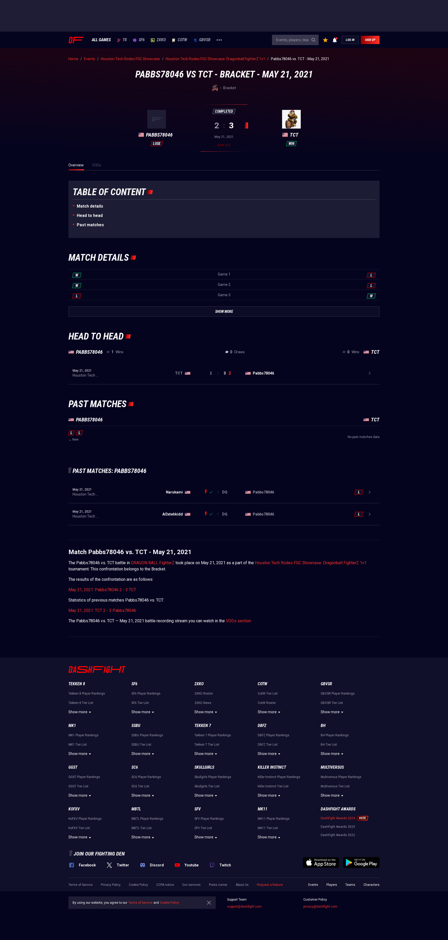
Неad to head (90, 215)
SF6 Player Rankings (145, 693)
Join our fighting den (99, 854)
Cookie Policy (138, 885)
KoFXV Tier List (79, 828)
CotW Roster (267, 703)
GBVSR (205, 40)
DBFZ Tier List (268, 744)
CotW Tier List (268, 693)
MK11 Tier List (268, 828)
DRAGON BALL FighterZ (152, 562)
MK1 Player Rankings (83, 735)
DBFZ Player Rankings (273, 735)
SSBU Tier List (141, 744)
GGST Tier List (78, 786)
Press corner (218, 885)
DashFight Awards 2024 (338, 818)
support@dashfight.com (244, 906)
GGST (72, 767)
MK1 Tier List (77, 744)
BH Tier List (329, 744)
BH (323, 725)
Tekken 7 (202, 725)
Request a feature (270, 885)
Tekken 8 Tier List (80, 703)
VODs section (238, 620)
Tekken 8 (76, 683)
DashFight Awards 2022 (338, 835)
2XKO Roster (203, 693)
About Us (242, 885)
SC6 (134, 767)
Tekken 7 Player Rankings (212, 735)
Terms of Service (80, 885)
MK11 (262, 809)
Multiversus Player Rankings (341, 777)
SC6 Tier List (140, 786)
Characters (371, 885)
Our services (191, 885)
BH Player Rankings (335, 735)
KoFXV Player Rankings (85, 819)
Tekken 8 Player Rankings (86, 693)
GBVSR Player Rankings (338, 693)
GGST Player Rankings (84, 777)
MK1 (72, 725)
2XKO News (202, 703)
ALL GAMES (101, 40)
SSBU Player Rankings (147, 735)
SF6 (142, 40)
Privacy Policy (111, 885)
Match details (90, 206)
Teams (350, 885)
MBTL (136, 809)
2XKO (161, 40)
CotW (182, 40)
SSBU (135, 725)
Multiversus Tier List (335, 786)
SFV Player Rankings (209, 819)
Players (331, 885)
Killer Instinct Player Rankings (279, 777)
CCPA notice (165, 885)
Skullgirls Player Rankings (212, 777)
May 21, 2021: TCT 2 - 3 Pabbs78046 (102, 610)
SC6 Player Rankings (146, 777)
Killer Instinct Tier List (273, 786)
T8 (125, 40)
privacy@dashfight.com (320, 906)
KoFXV (74, 809)
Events (313, 885)
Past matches (90, 224)
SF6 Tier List (140, 703)
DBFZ (262, 725)
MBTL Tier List (141, 828)
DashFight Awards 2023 (338, 827)
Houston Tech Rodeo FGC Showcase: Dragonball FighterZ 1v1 (311, 562)
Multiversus (332, 767)
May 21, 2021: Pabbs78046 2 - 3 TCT (102, 589)
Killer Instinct (272, 767)
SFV (197, 809)
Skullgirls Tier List (207, 786)
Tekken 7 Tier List (206, 744)
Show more (77, 712)
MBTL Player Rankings (147, 819)
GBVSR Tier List (332, 703)
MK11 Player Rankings (274, 819)
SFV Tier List (203, 828)
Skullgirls (204, 767)
